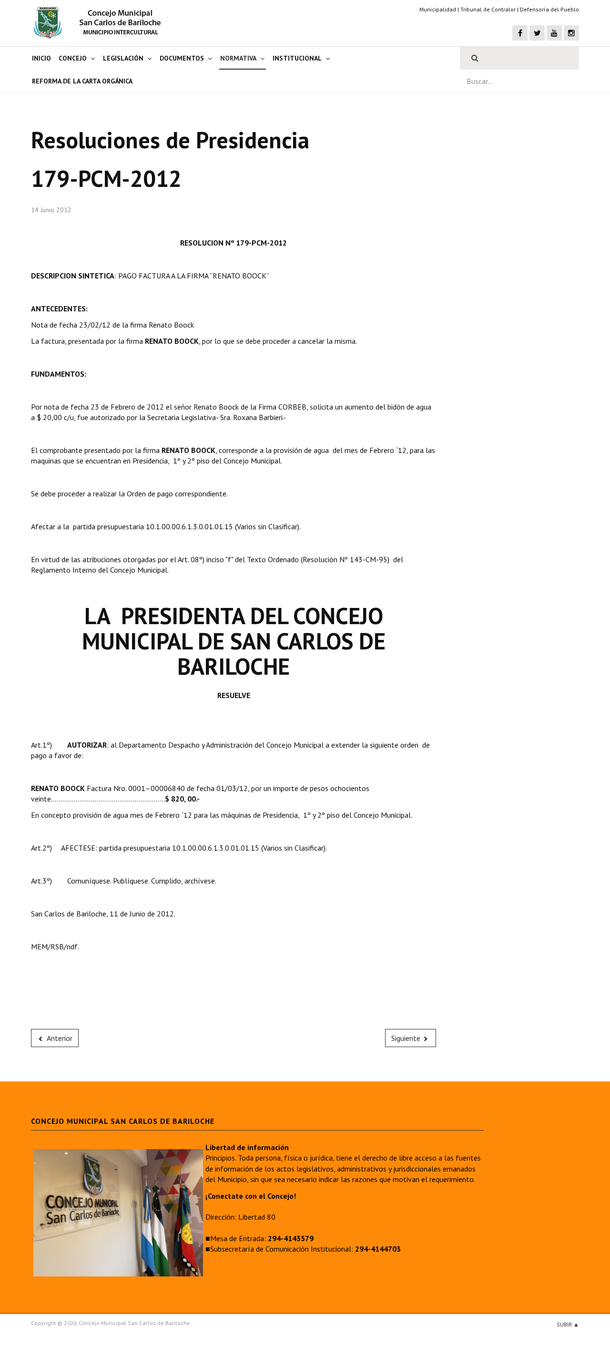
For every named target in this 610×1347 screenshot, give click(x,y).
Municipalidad (437, 9)
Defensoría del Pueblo (549, 9)
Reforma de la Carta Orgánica (82, 81)
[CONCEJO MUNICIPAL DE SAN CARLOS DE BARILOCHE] (100, 22)
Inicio (41, 58)
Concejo (73, 58)
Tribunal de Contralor (488, 9)
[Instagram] (571, 33)
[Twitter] (537, 33)
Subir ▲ (568, 1324)
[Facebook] (520, 33)
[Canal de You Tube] (554, 33)
